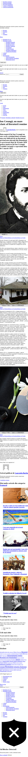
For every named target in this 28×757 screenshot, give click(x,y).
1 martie (2, 480)
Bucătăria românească (11, 50)
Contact (5, 679)
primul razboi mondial (16, 664)
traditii (14, 669)
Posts (4, 107)
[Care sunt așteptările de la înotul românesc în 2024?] (15, 517)
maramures (22, 659)
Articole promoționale (8, 7)
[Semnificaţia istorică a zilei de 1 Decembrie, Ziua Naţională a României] (15, 562)
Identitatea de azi (7, 39)
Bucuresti (25, 652)
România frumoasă (10, 42)
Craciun (20, 653)
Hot (4, 33)
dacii (1, 655)
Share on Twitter (21, 237)
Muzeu (14, 662)
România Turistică (7, 1)
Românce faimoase (10, 46)
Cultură (4, 53)
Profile (4, 105)
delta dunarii (5, 655)
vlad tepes (9, 671)
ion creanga (6, 480)
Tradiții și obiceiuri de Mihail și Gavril (14, 593)
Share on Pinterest (4, 237)
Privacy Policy (6, 681)
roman (22, 664)
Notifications (6, 112)
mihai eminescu (18, 661)
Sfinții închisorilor (10, 57)
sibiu (20, 668)
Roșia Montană (11, 668)
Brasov (15, 652)
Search (21, 74)
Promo (4, 680)
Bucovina (19, 652)
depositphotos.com (7, 676)
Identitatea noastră (7, 41)
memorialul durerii (8, 661)
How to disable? (4, 755)
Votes (4, 109)
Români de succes (10, 45)
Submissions (6, 108)
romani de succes (4, 668)
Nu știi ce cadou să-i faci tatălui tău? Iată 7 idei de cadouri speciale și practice (15, 506)
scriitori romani (16, 668)
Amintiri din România (11, 51)
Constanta (9, 653)
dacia (26, 653)
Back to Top (3, 684)
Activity (5, 111)
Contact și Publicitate (8, 6)
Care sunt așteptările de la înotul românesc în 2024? (13, 528)
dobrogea (18, 657)
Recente (5, 30)
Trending (5, 34)
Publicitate (5, 677)
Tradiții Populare (10, 49)
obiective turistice (5, 664)
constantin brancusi (15, 653)
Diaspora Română (7, 3)
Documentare (6, 55)
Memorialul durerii (10, 59)
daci (24, 653)
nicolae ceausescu (19, 662)
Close (1, 685)
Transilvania (3, 671)
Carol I (1, 653)
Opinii (4, 54)
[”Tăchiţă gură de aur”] (15, 603)
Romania (9, 666)
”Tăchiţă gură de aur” (10, 613)
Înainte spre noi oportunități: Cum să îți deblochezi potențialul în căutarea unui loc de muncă (15, 550)
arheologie (11, 652)
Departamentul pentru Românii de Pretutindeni (11, 656)
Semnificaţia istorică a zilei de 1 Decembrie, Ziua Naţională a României (15, 573)
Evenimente (9, 47)
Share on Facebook (13, 237)
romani (2, 667)
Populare (5, 31)
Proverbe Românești (8, 4)
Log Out (5, 115)
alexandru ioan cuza (4, 652)
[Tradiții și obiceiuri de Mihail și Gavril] (15, 583)
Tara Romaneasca (6, 669)
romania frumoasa (20, 667)
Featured (3, 485)
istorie (18, 659)
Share (1, 236)
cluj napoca (5, 653)
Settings (5, 113)
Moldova (5, 662)
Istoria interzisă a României (12, 58)
